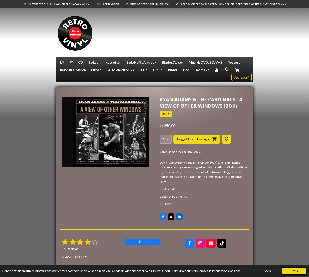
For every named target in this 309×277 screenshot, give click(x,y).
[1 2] (166, 139)
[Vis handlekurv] (237, 70)
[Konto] (217, 70)
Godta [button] (294, 271)
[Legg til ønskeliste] (226, 139)
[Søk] (227, 69)
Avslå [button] (268, 271)
